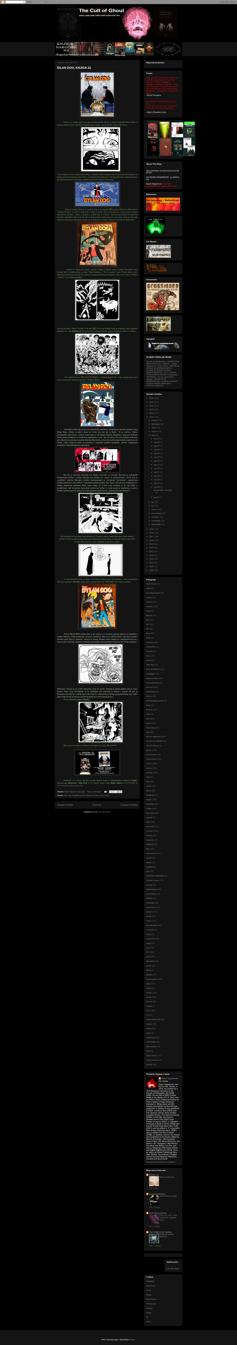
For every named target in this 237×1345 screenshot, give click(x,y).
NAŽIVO (149, 844)
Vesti (148, 1321)
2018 (151, 540)
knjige (148, 799)
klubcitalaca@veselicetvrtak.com (69, 785)
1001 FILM (151, 584)
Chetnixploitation (157, 1194)
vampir (149, 1024)
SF (147, 952)
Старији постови (129, 805)
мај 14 (157, 461)
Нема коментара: (94, 792)
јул (153, 506)
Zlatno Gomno (152, 1060)
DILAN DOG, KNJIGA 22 (74, 67)
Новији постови (65, 805)
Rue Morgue (151, 925)
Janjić (148, 786)
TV (147, 1015)
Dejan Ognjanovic (169, 1078)
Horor (148, 1290)
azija (148, 611)
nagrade (149, 840)
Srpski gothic (151, 979)
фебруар (156, 424)
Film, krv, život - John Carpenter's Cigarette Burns (168, 1217)
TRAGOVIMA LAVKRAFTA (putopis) (161, 375)
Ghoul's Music (152, 746)
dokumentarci (152, 678)
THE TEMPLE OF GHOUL (160, 1232)
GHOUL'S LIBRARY (154, 741)
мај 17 (157, 465)
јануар (155, 420)
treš (147, 1011)
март (154, 428)
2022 (151, 555)
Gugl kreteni (151, 759)
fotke (148, 723)
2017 (151, 536)
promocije (150, 907)
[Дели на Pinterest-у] (120, 791)
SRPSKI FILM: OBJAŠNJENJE (156, 380)
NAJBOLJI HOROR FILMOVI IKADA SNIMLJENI (162, 382)
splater (149, 974)
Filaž (148, 714)
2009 (151, 398)
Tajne (148, 988)
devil (148, 660)
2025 (151, 566)
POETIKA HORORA (154, 386)
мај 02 (157, 438)
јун (153, 502)
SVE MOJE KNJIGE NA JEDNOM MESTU (163, 367)
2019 (151, 544)
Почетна (97, 805)
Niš (147, 849)
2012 (151, 409)
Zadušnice (150, 1037)
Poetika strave (152, 880)
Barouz (149, 615)
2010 (151, 402)
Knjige (149, 1295)
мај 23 (157, 476)
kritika (96, 795)
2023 (151, 559)
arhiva (149, 597)
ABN (148, 588)
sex (147, 948)
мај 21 (157, 472)
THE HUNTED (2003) (168, 1196)
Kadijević (150, 795)
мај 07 (157, 446)
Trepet (149, 1006)
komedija (150, 804)
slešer (148, 966)
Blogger (132, 1340)
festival (149, 710)
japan (148, 790)
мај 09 (157, 449)
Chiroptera (150, 647)
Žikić (148, 1051)
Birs (147, 629)
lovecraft (150, 826)
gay (147, 732)
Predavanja (151, 1304)
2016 (151, 533)
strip (102, 795)
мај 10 (157, 453)
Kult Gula (150, 813)
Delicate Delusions (167, 1177)
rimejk (148, 916)
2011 (151, 406)
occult (148, 858)
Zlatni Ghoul (151, 1055)
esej (148, 705)
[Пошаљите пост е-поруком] (105, 792)
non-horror (151, 853)
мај (153, 435)
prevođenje (151, 894)
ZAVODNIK (151, 1042)
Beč (147, 620)
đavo (148, 656)
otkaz (148, 862)
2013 (151, 413)
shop (148, 957)
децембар (156, 524)
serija (148, 943)
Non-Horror (151, 1299)
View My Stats (173, 1268)
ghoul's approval (86, 795)
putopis (149, 912)
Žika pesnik (151, 1046)
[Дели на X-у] (115, 791)
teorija (107, 795)
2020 (151, 548)
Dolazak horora (153, 683)
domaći (149, 687)
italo (148, 781)
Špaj (148, 970)
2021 (151, 551)
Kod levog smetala (158, 1213)
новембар (156, 521)
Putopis (149, 1308)
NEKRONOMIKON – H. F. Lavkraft (161, 372)
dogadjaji (75, 795)
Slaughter (150, 961)
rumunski (150, 930)
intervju (149, 773)
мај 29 (157, 487)
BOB (148, 638)
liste (148, 822)
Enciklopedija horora (155, 701)
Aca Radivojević (153, 593)
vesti (148, 1028)
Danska (149, 651)
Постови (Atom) (104, 812)
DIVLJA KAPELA (153, 669)
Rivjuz (148, 1313)
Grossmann (151, 754)
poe (147, 871)
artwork (149, 602)
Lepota (149, 817)
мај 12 (157, 457)
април (155, 431)
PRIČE (149, 898)
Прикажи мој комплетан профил (160, 1162)
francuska (150, 728)
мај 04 (157, 442)
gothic (148, 750)
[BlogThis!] (113, 791)
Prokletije (150, 903)
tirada (148, 997)
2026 (151, 570)
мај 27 (157, 483)
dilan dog (67, 795)
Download (150, 1286)
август (155, 509)
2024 (151, 563)
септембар (157, 513)
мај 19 (157, 468)
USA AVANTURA (153, 1019)
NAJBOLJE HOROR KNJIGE (158, 370)
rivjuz (148, 921)
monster (149, 831)
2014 (151, 417)
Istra (148, 777)
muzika (149, 835)
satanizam (150, 939)
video (148, 1033)
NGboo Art (154, 1175)
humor (149, 768)
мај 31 (157, 497)
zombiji (149, 1064)
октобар (155, 517)
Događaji (150, 1281)
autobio (149, 606)
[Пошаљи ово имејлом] (110, 791)
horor (148, 763)
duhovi (149, 696)
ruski (148, 934)
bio (147, 624)
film (147, 719)
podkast (149, 867)
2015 (151, 529)
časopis (149, 642)
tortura (149, 1001)
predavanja (151, 889)
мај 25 (157, 479)
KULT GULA (163, 366)
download (150, 692)
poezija (149, 885)
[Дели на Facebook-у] (118, 791)
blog (148, 633)
